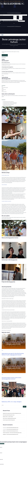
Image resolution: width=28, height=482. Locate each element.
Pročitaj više (3, 85)
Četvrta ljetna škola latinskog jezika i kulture (12, 427)
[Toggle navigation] (22, 35)
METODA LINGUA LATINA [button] (5, 175)
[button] (0, 23)
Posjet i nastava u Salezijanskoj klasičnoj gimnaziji (9, 418)
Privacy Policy (3, 450)
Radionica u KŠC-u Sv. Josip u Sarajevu (8, 416)
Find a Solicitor (3, 451)
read (2, 350)
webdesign (4, 434)
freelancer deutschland (6, 432)
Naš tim (2, 7)
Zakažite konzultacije (5, 55)
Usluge (2, 6)
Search (24, 406)
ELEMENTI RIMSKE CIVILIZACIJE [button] (6, 201)
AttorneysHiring (3, 449)
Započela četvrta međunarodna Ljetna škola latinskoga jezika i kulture (12, 413)
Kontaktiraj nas (2, 443)
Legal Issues (3, 448)
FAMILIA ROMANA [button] (4, 184)
